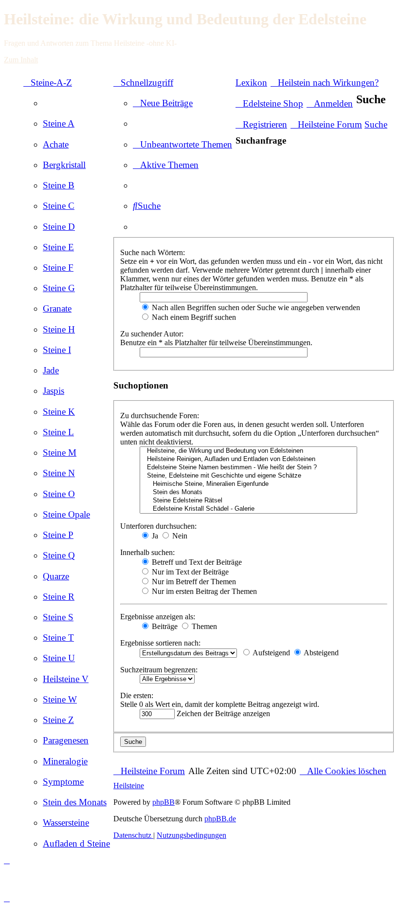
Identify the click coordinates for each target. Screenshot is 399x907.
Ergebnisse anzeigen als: (157, 616)
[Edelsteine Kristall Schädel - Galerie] (248, 509)
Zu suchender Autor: (151, 334)
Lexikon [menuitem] (251, 82)
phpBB (163, 802)
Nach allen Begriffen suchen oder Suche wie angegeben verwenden (255, 307)
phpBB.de (220, 818)
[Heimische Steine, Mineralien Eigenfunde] (248, 484)
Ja (154, 536)
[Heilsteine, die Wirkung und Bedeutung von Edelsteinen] (248, 451)
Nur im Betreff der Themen (193, 581)
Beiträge (164, 626)
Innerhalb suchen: (147, 552)
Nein (178, 536)
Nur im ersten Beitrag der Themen (203, 591)
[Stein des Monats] (248, 492)
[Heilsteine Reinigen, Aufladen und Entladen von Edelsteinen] (248, 459)
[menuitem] (58, 123)
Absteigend (320, 652)
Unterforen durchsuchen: (158, 526)
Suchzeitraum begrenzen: (159, 670)
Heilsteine (128, 785)
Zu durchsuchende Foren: (159, 415)
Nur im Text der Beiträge (189, 572)
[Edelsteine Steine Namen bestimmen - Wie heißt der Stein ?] (248, 467)
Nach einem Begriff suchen (193, 317)
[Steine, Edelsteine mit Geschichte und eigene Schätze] (248, 476)
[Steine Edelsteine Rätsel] (248, 501)
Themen (203, 626)
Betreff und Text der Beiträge (196, 562)
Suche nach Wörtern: (152, 252)
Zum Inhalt (21, 60)
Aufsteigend (270, 652)
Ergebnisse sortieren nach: (160, 643)
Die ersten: (136, 695)
